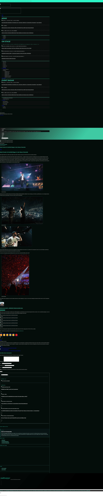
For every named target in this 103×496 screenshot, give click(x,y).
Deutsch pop (6, 333)
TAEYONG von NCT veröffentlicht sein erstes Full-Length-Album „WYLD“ (14, 396)
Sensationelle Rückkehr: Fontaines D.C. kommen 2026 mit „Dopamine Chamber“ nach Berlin (22, 22)
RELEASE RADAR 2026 (5, 69)
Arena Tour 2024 (1, 333)
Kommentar (2, 361)
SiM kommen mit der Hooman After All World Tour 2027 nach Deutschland (18, 27)
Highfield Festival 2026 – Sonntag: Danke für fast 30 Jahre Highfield (16, 53)
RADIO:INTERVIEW (5, 101)
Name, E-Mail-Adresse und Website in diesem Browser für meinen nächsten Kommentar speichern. (14, 369)
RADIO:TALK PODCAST (5, 102)
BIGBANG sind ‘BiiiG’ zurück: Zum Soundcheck (9, 389)
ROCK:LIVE (4, 61)
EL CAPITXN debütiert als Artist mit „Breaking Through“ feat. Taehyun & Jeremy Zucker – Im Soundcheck (20, 410)
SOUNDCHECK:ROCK (7, 72)
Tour (14, 333)
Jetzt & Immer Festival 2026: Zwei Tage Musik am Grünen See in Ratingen (17, 32)
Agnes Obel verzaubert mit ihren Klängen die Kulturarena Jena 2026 (16, 48)
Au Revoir (3, 333)
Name (1, 363)
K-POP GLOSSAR (5, 104)
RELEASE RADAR (4, 68)
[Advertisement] (51, 121)
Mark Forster (10, 333)
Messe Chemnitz (12, 333)
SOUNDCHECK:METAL (7, 73)
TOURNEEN (6, 144)
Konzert (8, 333)
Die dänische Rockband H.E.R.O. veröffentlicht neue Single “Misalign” (10, 350)
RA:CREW (4, 106)
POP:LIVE (3, 144)
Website (1, 367)
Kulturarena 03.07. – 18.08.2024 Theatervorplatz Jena (11, 308)
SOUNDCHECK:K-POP (7, 71)
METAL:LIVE (4, 62)
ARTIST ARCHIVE (5, 103)
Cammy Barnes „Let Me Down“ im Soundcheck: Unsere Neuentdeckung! (14, 403)
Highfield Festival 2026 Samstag (9, 58)
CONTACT (3, 105)
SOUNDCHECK (4, 70)
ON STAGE (3, 39)
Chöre (4, 333)
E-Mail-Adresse (2, 365)
